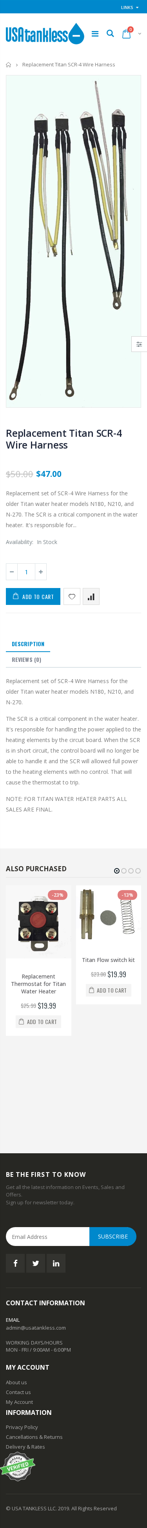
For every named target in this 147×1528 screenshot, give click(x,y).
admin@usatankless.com (36, 1327)
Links (127, 7)
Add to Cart (38, 596)
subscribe (113, 1236)
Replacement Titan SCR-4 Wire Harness (64, 438)
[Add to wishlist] (72, 596)
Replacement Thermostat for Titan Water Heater (38, 984)
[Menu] (95, 33)
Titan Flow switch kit (108, 960)
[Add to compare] (91, 596)
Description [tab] (28, 643)
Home (9, 64)
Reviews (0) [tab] (26, 659)
